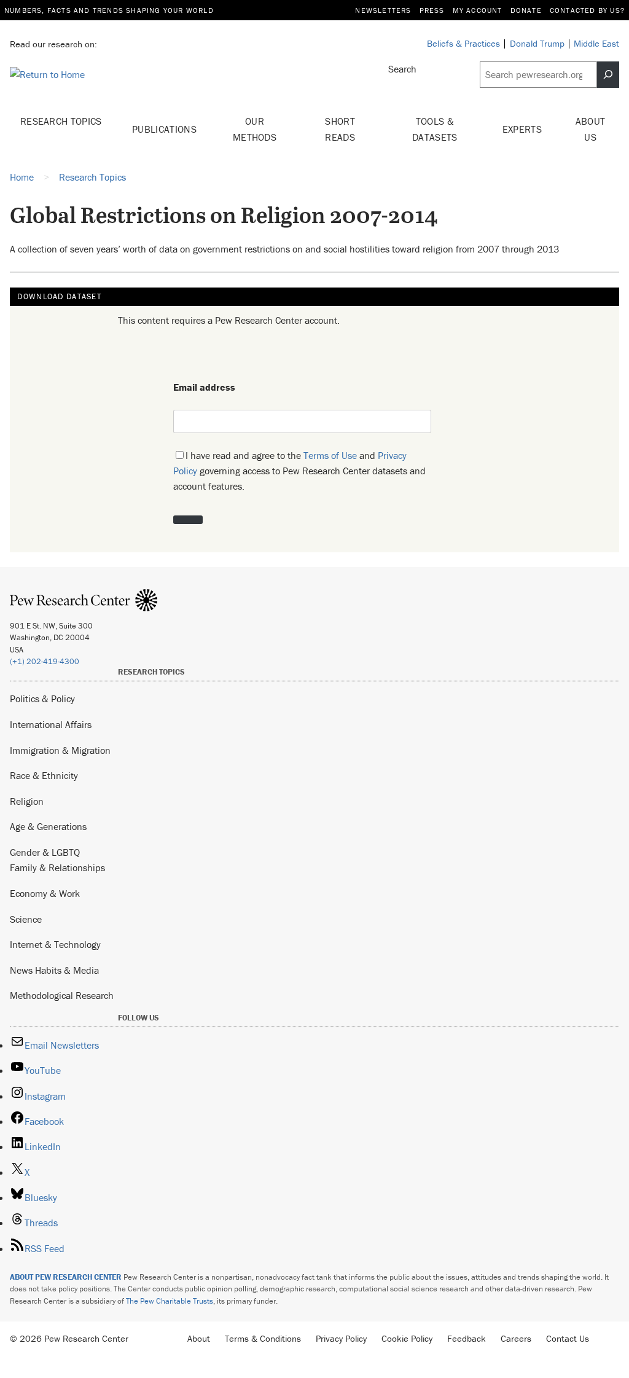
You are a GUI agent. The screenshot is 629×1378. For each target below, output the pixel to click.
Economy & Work (45, 893)
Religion (27, 801)
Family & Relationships (57, 867)
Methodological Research (62, 995)
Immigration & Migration (60, 750)
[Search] (608, 74)
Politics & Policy (42, 698)
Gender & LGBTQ (45, 852)
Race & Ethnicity (44, 775)
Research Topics (61, 121)
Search (402, 69)
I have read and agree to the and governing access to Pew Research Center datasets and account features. (299, 470)
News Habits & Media (54, 970)
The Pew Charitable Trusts (169, 1301)
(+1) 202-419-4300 (44, 661)
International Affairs (51, 724)
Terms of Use (330, 455)
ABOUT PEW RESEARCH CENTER (66, 1277)
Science (26, 919)
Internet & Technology (55, 944)
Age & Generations (48, 826)
